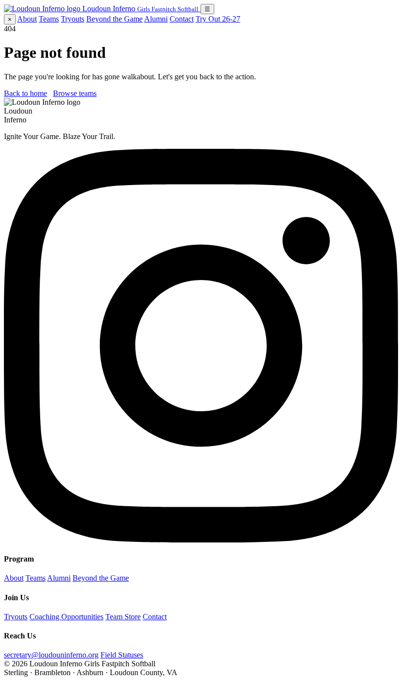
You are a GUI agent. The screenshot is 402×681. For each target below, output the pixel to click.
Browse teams (75, 93)
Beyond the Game (114, 19)
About (27, 19)
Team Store (123, 616)
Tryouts (72, 19)
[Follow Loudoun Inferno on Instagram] (201, 540)
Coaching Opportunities (66, 616)
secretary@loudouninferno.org (51, 655)
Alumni (156, 19)
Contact (182, 19)
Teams (49, 19)
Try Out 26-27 (218, 19)
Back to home (25, 93)
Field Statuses (121, 655)
